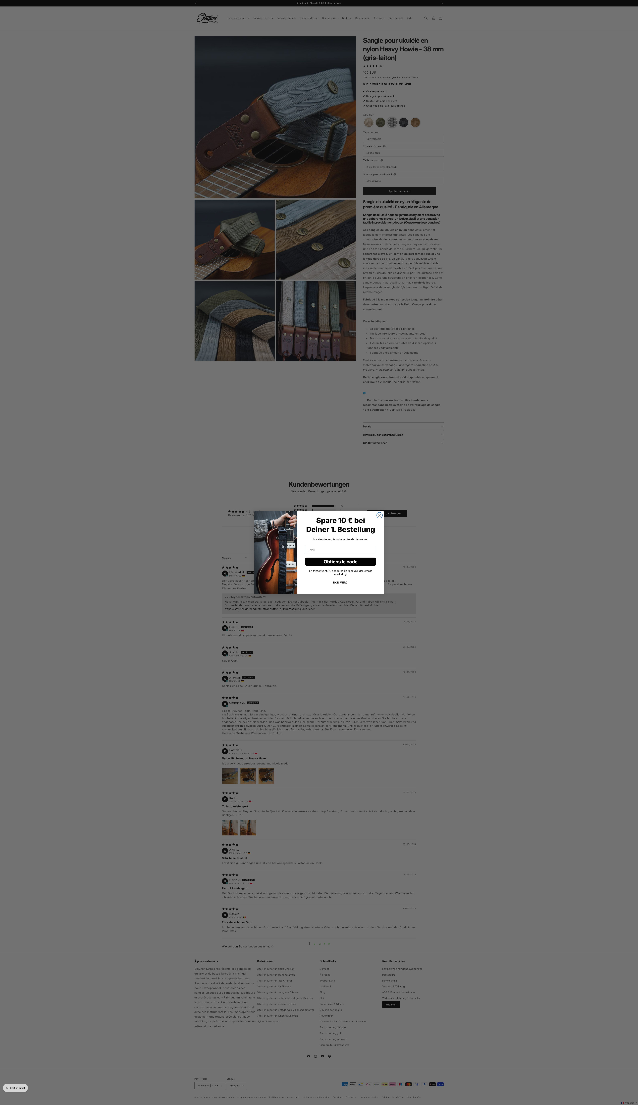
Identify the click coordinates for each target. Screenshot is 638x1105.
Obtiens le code (341, 562)
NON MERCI (340, 582)
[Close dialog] (379, 515)
